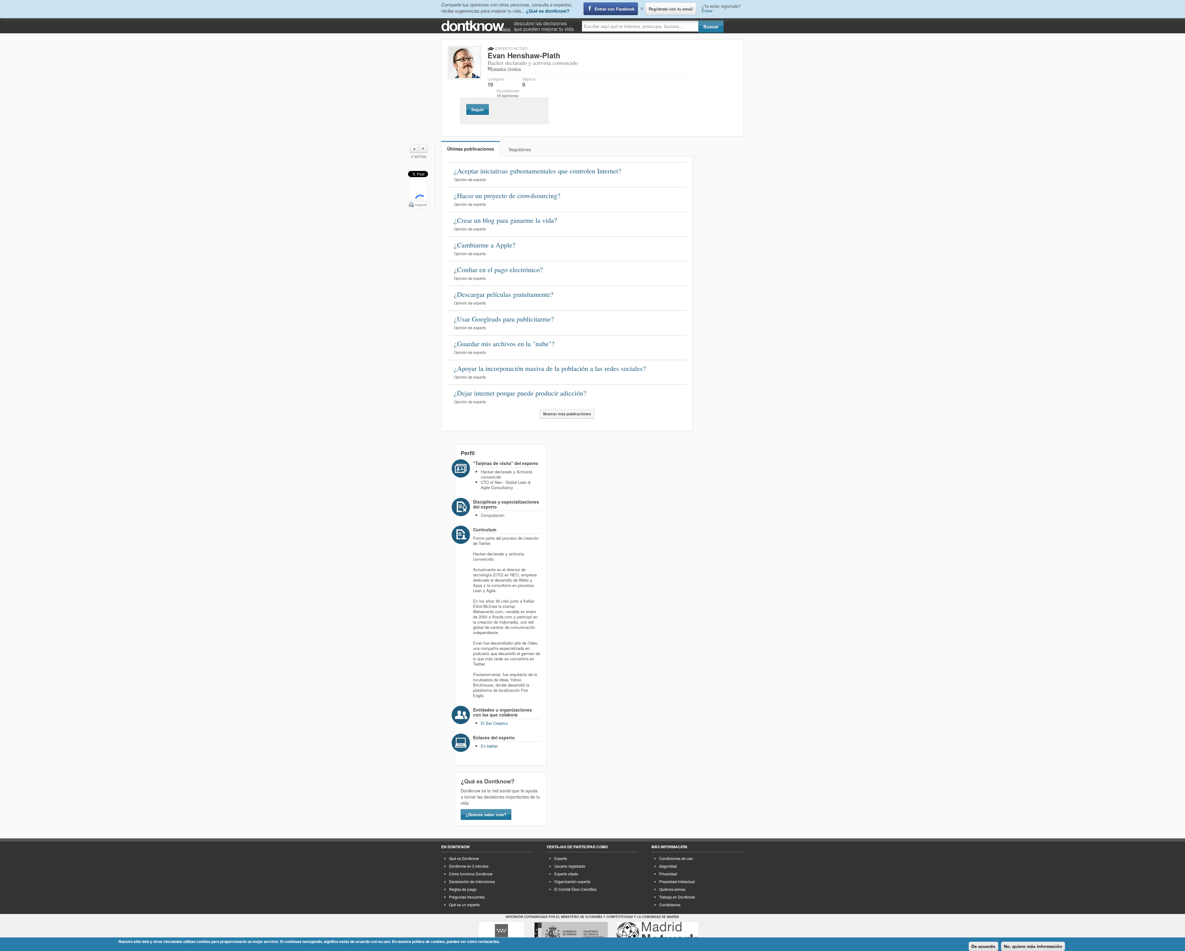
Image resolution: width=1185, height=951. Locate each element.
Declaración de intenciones (472, 881)
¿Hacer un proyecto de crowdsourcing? (507, 195)
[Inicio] (477, 26)
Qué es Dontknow (464, 858)
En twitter (489, 746)
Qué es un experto (464, 904)
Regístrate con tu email (671, 9)
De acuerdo (983, 946)
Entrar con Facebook (614, 9)
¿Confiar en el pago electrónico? (498, 269)
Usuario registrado (569, 866)
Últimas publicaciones (470, 149)
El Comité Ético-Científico (575, 889)
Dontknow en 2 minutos (469, 866)
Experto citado (566, 873)
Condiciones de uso (676, 858)
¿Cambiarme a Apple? (484, 244)
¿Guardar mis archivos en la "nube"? (504, 343)
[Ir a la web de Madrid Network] (657, 933)
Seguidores (520, 149)
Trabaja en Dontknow (677, 896)
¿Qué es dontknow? (547, 10)
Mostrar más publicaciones (567, 414)
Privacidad (668, 873)
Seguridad (668, 866)
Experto (560, 858)
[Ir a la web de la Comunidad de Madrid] (501, 933)
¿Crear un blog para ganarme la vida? (505, 220)
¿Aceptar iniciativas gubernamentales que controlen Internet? (537, 170)
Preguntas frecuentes (467, 896)
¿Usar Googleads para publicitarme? (504, 318)
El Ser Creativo (494, 723)
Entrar (707, 11)
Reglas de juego (463, 889)
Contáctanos (669, 904)
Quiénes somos (672, 889)
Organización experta (572, 881)
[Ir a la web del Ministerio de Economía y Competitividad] (571, 933)
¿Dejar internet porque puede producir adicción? (520, 392)
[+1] (418, 189)
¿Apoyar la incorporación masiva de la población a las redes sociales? (550, 368)
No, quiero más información (1033, 946)
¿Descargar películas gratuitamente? (503, 294)
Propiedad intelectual (677, 881)
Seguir (477, 109)
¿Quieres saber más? (486, 814)
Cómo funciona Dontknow (471, 873)
